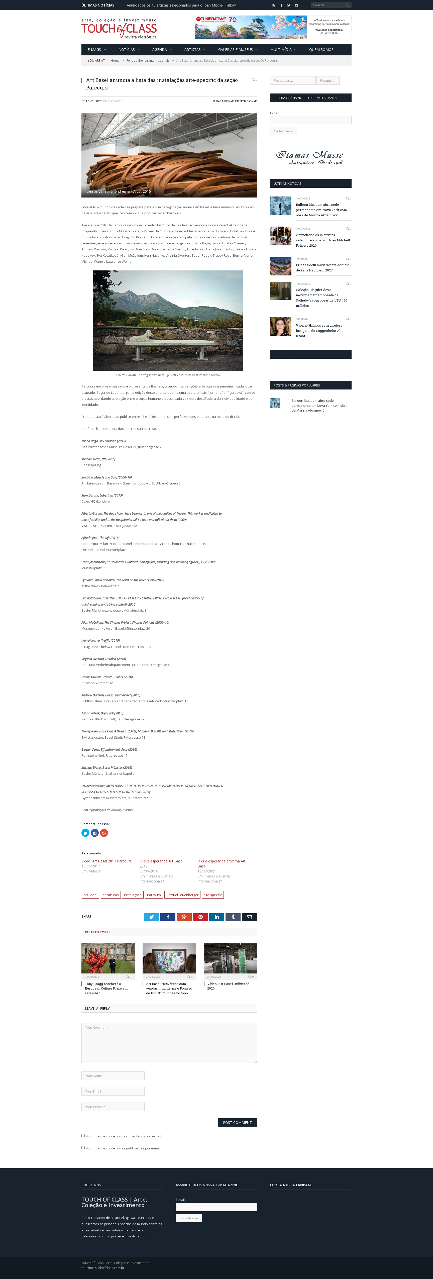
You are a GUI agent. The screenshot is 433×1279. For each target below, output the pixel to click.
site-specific (213, 895)
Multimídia (281, 49)
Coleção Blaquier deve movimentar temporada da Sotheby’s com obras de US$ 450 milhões (321, 297)
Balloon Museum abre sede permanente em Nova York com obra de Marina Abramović (321, 209)
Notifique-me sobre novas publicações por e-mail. (123, 1148)
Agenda (159, 49)
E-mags (94, 49)
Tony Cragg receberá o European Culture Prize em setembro (106, 988)
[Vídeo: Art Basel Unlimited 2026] (230, 960)
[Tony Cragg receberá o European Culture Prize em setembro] (108, 960)
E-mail (274, 113)
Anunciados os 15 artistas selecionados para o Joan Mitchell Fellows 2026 (184, 5)
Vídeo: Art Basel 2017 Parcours (106, 861)
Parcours (154, 895)
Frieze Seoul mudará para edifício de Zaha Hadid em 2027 (322, 267)
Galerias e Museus (235, 49)
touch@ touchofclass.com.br (102, 1267)
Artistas (192, 49)
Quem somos (321, 49)
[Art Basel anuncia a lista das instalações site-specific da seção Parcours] (169, 156)
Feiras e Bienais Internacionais (234, 101)
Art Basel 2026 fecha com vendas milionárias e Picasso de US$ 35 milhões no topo (169, 988)
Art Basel (90, 895)
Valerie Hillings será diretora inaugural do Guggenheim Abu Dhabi (319, 330)
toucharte (94, 101)
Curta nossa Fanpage (292, 354)
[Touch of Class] (119, 27)
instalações (133, 895)
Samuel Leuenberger (182, 895)
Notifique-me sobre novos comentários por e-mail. (123, 1136)
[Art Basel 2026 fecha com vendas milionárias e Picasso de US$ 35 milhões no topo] (169, 960)
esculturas (111, 895)
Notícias (127, 49)
